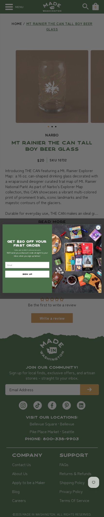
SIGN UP (27, 274)
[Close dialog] (98, 227)
